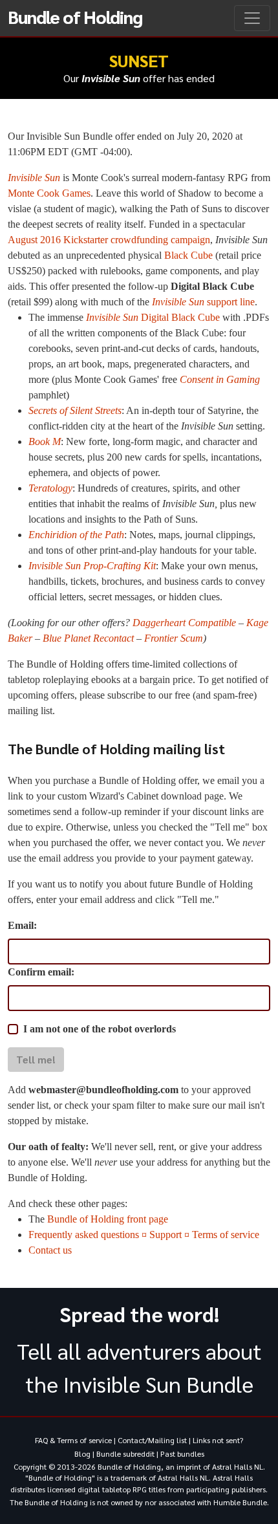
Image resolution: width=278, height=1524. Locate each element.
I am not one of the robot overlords (99, 1028)
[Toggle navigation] (252, 18)
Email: (22, 925)
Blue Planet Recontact (88, 638)
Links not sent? (218, 1440)
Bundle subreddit (125, 1453)
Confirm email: (41, 971)
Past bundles (182, 1453)
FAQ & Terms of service (73, 1440)
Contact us (50, 1250)
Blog (82, 1453)
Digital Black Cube (153, 317)
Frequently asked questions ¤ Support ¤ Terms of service (143, 1234)
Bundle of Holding (75, 16)
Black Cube (188, 255)
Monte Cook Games (49, 193)
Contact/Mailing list (152, 1440)
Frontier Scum (173, 638)
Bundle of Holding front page (107, 1219)
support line (203, 301)
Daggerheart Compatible (184, 622)
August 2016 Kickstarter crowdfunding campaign (109, 239)
